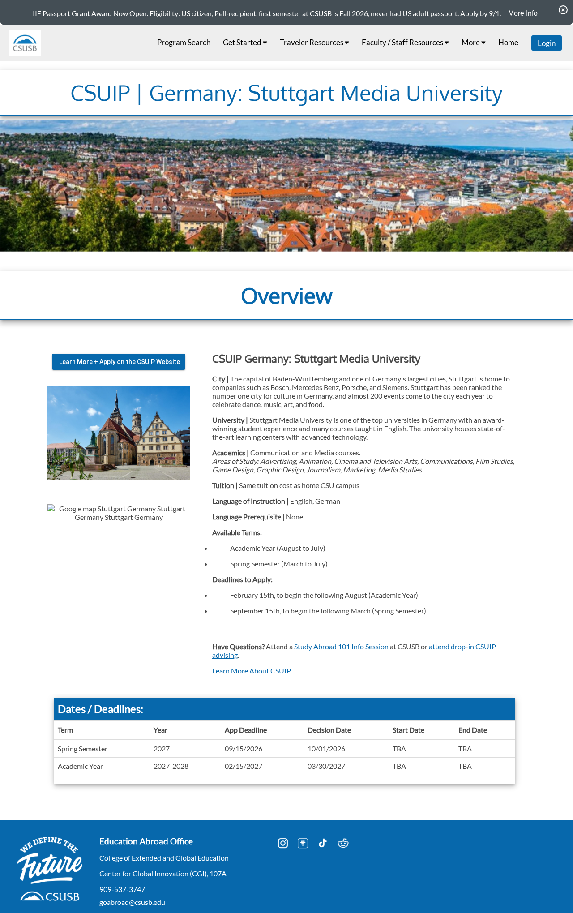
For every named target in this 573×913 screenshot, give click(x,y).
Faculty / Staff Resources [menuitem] (403, 42)
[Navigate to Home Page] (25, 43)
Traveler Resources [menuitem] (312, 42)
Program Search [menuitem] (183, 42)
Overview (287, 295)
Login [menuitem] (547, 43)
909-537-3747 (122, 889)
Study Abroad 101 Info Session (341, 646)
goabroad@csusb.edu (132, 902)
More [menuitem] (471, 42)
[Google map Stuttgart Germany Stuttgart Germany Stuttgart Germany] (118, 575)
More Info (523, 13)
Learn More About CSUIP (251, 670)
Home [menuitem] (508, 42)
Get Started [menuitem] (243, 42)
